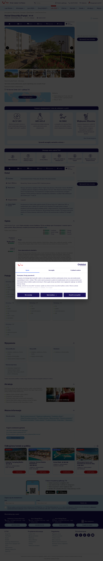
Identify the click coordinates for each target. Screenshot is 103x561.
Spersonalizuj (50, 295)
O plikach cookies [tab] (76, 270)
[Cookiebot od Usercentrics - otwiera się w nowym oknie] (79, 265)
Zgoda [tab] (27, 270)
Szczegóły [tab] (51, 270)
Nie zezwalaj (28, 295)
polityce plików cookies (55, 289)
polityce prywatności (72, 289)
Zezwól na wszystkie (74, 295)
